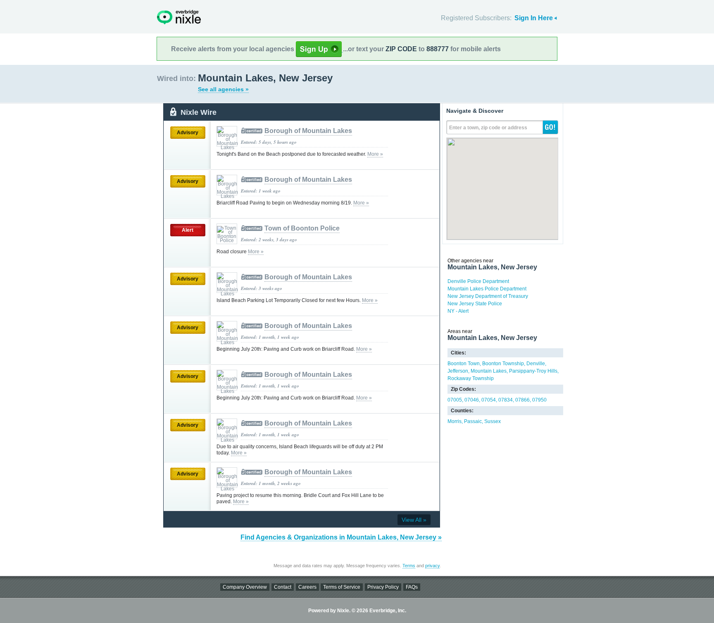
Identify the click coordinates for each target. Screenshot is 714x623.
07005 (454, 400)
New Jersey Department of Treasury (487, 296)
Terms (408, 565)
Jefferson (457, 371)
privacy (432, 565)
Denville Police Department (478, 281)
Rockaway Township (470, 378)
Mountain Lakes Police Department (486, 289)
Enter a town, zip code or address (488, 128)
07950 (539, 400)
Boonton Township (503, 363)
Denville (535, 363)
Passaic (473, 421)
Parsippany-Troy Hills (533, 371)
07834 (505, 400)
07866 (522, 400)
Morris (454, 421)
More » (375, 154)
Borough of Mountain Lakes (308, 130)
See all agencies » (223, 89)
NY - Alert (458, 311)
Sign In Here (533, 17)
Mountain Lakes (489, 371)
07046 (471, 400)
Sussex (492, 421)
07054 (488, 400)
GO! (550, 127)
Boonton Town (463, 363)
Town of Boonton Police (302, 228)
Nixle (179, 17)
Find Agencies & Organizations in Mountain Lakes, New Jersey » (341, 537)
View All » (414, 519)
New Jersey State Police (474, 304)
